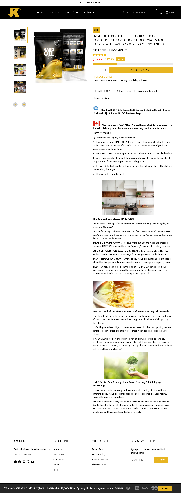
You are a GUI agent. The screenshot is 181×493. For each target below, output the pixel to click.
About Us (57, 449)
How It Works (60, 454)
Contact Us (58, 459)
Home (40, 12)
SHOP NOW (53, 12)
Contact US (90, 12)
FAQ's (56, 464)
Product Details (102, 76)
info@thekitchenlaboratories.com (35, 449)
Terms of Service (100, 459)
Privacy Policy (98, 454)
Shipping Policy (99, 464)
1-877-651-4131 (25, 454)
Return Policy (98, 449)
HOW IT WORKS (72, 12)
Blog (55, 469)
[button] (100, 55)
